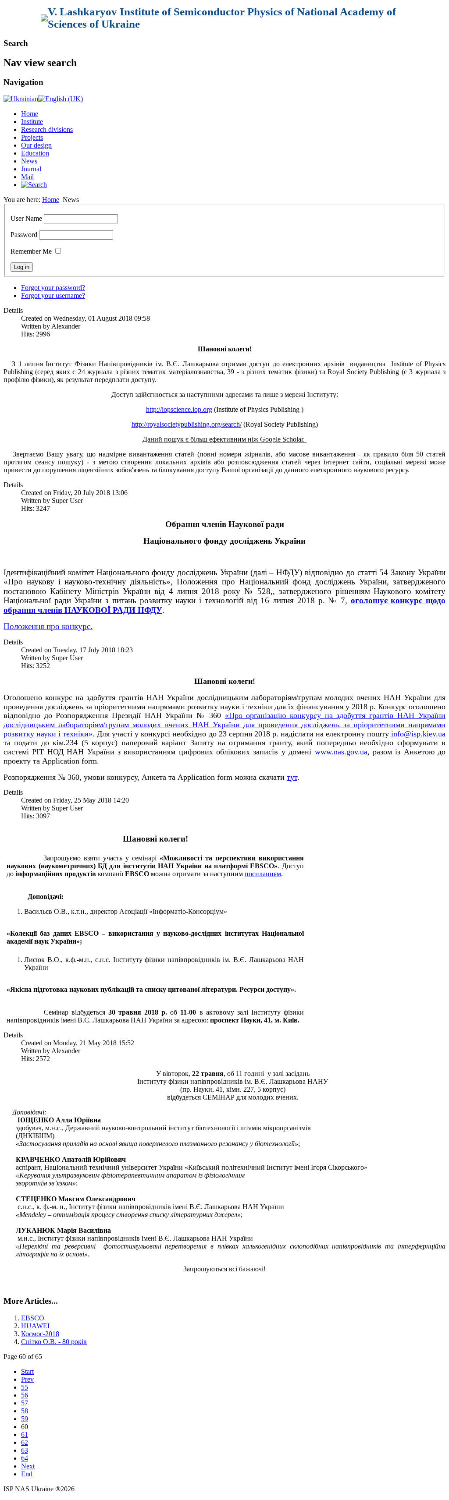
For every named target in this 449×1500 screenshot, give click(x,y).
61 (24, 1434)
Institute (32, 121)
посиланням (263, 873)
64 (24, 1458)
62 (24, 1442)
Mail (27, 176)
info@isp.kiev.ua (418, 733)
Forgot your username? (53, 295)
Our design (36, 145)
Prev (27, 1379)
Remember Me (31, 251)
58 (24, 1411)
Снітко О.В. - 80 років (54, 1341)
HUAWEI (35, 1326)
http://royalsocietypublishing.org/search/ (187, 424)
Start (27, 1371)
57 (24, 1403)
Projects (32, 137)
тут (292, 777)
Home (29, 113)
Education (35, 153)
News (29, 161)
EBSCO (32, 1318)
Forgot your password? (53, 287)
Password (24, 234)
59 (24, 1418)
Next (28, 1466)
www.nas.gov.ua (341, 751)
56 (24, 1395)
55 (24, 1387)
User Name (26, 218)
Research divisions (47, 129)
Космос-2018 (40, 1333)
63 (24, 1450)
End (26, 1474)
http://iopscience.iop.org (179, 409)
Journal (31, 169)
